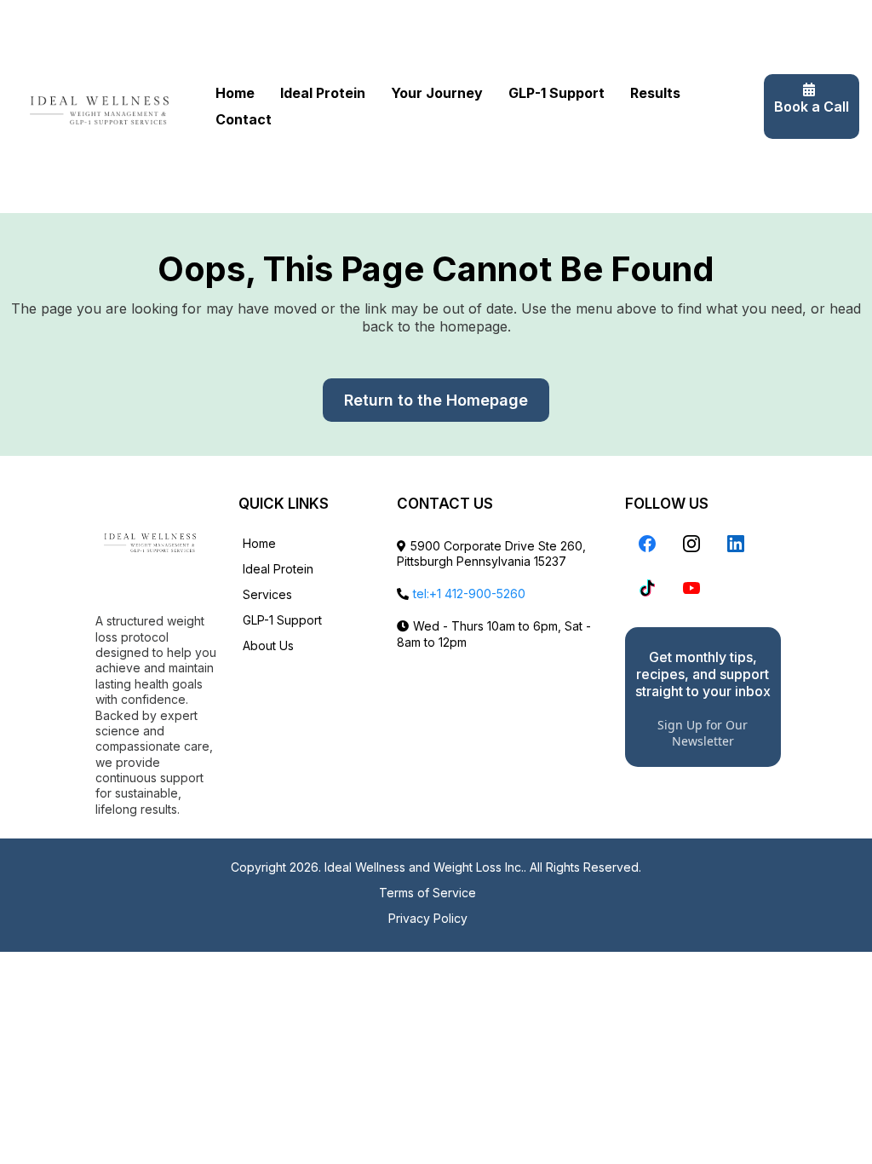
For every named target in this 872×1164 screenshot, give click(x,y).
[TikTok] (647, 588)
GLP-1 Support (556, 92)
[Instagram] (691, 543)
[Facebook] (647, 543)
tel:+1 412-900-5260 (469, 593)
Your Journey (437, 92)
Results (655, 92)
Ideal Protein (322, 92)
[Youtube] (691, 588)
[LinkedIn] (736, 543)
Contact (243, 119)
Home (235, 92)
